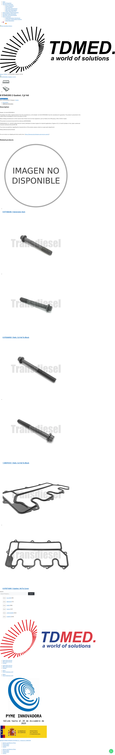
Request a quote (4, 98)
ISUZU (5, 74)
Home (1, 74)
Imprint (4, 747)
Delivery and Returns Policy (9, 743)
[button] (0, 75)
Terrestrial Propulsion (8, 4)
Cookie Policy (6, 745)
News (4, 670)
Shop (4, 1)
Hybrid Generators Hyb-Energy (12, 18)
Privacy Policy (6, 744)
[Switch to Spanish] (6, 23)
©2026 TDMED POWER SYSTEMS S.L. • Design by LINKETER (15, 740)
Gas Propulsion (9, 7)
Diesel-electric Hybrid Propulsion (11, 12)
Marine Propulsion (7, 3)
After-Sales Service (7, 661)
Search (1, 591)
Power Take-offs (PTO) (10, 11)
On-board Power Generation (9, 14)
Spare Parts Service (7, 660)
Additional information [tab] (8, 103)
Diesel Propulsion (9, 6)
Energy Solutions (7, 16)
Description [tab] (5, 102)
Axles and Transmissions (11, 10)
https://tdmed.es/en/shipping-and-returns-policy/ (37, 134)
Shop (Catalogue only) (8, 672)
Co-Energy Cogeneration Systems (13, 19)
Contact (4, 663)
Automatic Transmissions (11, 8)
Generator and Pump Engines (10, 15)
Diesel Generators (9, 20)
